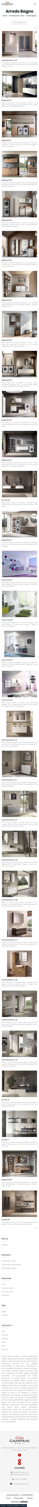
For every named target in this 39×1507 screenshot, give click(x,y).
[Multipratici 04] (19, 284)
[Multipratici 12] (19, 84)
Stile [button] (4, 1305)
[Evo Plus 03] (19, 484)
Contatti (30, 1498)
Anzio (3, 1331)
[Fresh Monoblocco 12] (19, 724)
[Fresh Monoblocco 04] (19, 1044)
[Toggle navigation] (35, 4)
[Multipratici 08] (19, 204)
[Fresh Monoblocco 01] (19, 44)
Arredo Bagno (31, 16)
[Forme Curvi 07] (19, 564)
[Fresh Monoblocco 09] (19, 844)
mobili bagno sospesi (9, 1268)
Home (4, 16)
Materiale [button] (6, 1278)
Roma (4, 1346)
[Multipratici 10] (19, 524)
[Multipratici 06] (19, 1164)
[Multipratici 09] (19, 164)
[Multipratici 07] (19, 404)
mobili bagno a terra (9, 1261)
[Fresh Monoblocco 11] (19, 764)
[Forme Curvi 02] (19, 684)
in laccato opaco (7, 1292)
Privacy (3, 1506)
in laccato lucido (7, 1288)
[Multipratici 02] (19, 364)
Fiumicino (5, 1335)
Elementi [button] (6, 1254)
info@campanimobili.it (21, 1484)
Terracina (5, 1350)
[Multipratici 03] (19, 324)
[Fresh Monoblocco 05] (19, 1004)
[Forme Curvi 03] (19, 644)
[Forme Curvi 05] (19, 604)
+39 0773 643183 (21, 1479)
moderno (5, 1315)
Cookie (9, 1506)
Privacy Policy (18, 1498)
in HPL (3, 1284)
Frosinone (5, 1339)
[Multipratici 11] (19, 124)
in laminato (5, 1295)
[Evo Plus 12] (19, 1084)
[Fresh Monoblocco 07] (19, 924)
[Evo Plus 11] (19, 1124)
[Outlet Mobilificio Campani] (19, 1463)
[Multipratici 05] (19, 244)
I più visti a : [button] (7, 1325)
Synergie (5, 1245)
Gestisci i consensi (20, 1506)
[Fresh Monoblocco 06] (19, 964)
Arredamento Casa (16, 16)
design (4, 1312)
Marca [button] (5, 1238)
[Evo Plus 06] (19, 1204)
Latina (4, 1342)
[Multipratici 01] (19, 444)
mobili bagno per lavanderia (11, 1265)
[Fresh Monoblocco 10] (19, 804)
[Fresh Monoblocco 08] (19, 884)
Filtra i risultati (18, 23)
